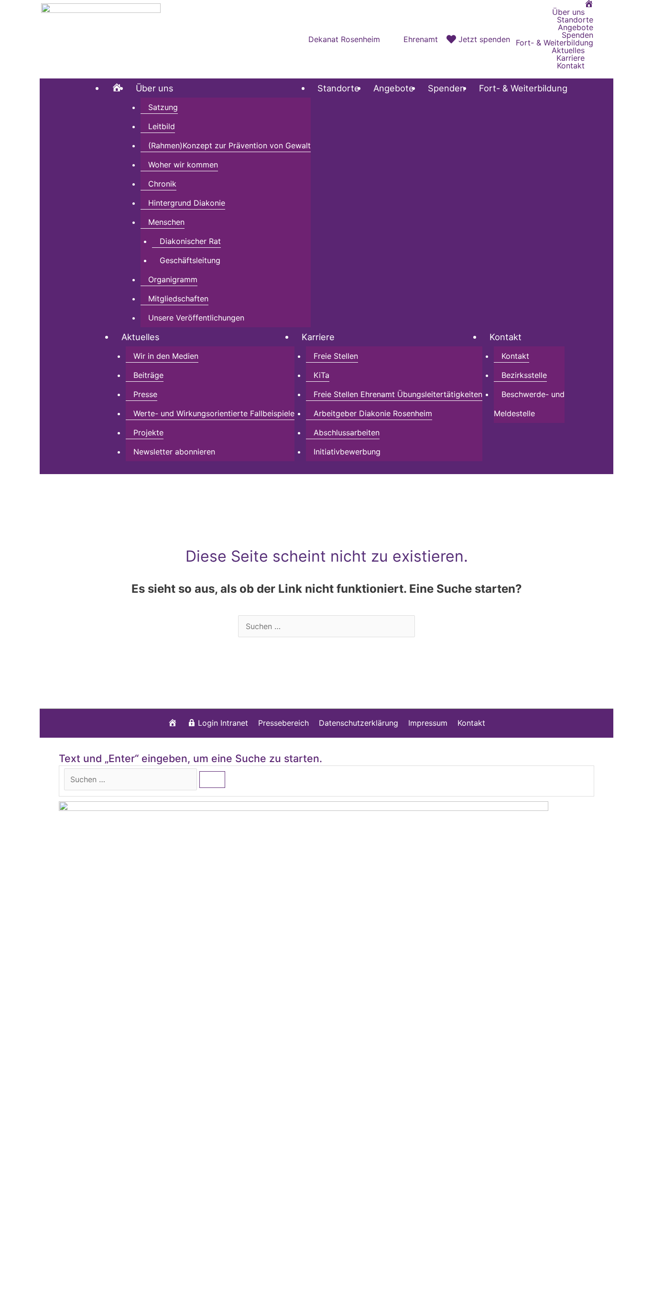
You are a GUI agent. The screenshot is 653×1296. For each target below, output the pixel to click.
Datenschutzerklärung (358, 723)
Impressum (427, 723)
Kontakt (471, 723)
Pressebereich (283, 723)
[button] (603, 39)
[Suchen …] (131, 779)
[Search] (212, 779)
